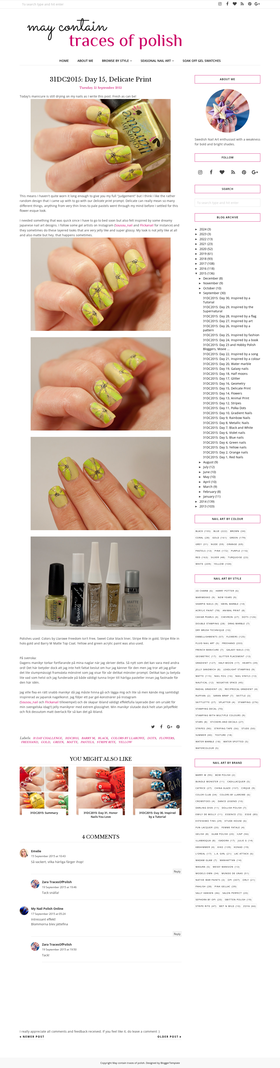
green (58, 742)
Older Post (168, 1036)
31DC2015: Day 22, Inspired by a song (230, 354)
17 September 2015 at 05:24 (48, 914)
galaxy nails (234, 649)
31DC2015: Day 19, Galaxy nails (225, 368)
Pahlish (201, 886)
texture (220, 734)
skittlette (203, 702)
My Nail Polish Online (47, 908)
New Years (225, 597)
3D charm (202, 590)
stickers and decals (223, 721)
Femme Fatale (231, 827)
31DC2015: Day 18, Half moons (225, 374)
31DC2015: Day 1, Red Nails (223, 457)
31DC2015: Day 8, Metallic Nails (226, 423)
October (209, 288)
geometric (203, 656)
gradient (202, 662)
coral (199, 537)
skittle (241, 695)
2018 (203, 259)
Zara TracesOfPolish (57, 882)
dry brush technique (210, 630)
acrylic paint (205, 610)
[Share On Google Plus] (169, 726)
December (210, 278)
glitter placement (232, 656)
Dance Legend (227, 801)
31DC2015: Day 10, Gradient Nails (227, 413)
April (206, 482)
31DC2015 (71, 738)
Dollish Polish (232, 807)
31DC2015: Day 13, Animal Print (226, 398)
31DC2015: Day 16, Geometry (224, 383)
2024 (203, 229)
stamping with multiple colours (218, 715)
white (199, 563)
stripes (200, 728)
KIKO (220, 847)
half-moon (226, 662)
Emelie (36, 851)
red (198, 557)
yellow (125, 742)
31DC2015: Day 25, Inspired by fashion (231, 335)
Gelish (200, 833)
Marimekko (203, 597)
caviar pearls (205, 616)
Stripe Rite (106, 742)
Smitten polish (235, 899)
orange (232, 544)
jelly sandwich (206, 669)
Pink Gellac (222, 886)
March (208, 487)
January (208, 496)
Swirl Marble (230, 603)
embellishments (206, 636)
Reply (177, 871)
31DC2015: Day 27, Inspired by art (228, 321)
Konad (238, 847)
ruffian (201, 695)
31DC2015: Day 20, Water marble (227, 364)
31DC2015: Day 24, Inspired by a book (230, 340)
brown (234, 531)
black (103, 738)
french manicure (207, 649)
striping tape (223, 728)
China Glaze (223, 788)
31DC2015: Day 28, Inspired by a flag (229, 316)
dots (151, 738)
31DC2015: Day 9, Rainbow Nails (226, 418)
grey (199, 544)
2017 (203, 263)
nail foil (220, 675)
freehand (29, 742)
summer (201, 734)
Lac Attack (241, 853)
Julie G (242, 840)
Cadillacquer (236, 781)
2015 (203, 273)
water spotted (233, 741)
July (205, 467)
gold (45, 742)
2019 (203, 254)
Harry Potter (225, 590)
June (206, 472)
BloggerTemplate (170, 1063)
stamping (244, 702)
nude (214, 544)
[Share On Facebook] (161, 726)
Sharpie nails (205, 603)
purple (235, 550)
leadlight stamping (236, 669)
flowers (166, 738)
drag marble (236, 623)
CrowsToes (203, 801)
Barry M (88, 738)
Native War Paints (208, 879)
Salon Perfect (232, 892)
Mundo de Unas (232, 873)
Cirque (245, 788)
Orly (246, 879)
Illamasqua (203, 840)
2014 (203, 501)
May (206, 477)
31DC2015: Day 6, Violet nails (224, 433)
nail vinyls (242, 675)
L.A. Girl (219, 853)
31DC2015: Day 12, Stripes (222, 403)
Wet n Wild (226, 906)
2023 (203, 234)
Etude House (233, 820)
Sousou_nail (124, 225)
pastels (87, 742)
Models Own (204, 873)
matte (71, 742)
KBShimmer (203, 847)
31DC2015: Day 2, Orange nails (225, 452)
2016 (203, 268)
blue (217, 531)
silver (215, 557)
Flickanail (147, 225)
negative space (227, 682)
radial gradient (206, 689)
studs (245, 728)
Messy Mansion (223, 866)
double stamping (207, 623)
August (208, 462)
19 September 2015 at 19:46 (59, 887)
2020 (203, 249)
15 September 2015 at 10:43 (48, 856)
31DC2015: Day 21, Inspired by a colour (231, 359)
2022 (203, 239)
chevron (227, 616)
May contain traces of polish (128, 1063)
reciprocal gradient (239, 689)
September (211, 293)
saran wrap (221, 695)
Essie (248, 814)
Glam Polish (220, 833)
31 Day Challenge (47, 738)
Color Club (203, 794)
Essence (230, 814)
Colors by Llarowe (127, 738)
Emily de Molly (206, 814)
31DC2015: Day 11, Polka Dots (224, 408)
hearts (247, 662)
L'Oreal (200, 853)
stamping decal (206, 708)
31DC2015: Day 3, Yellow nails (225, 447)
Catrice (201, 788)
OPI (230, 879)
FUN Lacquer (204, 827)
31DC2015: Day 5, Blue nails (223, 437)
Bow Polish (223, 774)
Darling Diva (204, 807)
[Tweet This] (152, 726)
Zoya (246, 906)
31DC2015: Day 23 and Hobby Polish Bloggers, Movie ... (229, 347)
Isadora (223, 840)
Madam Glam (204, 860)
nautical (202, 682)
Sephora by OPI (206, 899)
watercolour (205, 748)
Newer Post (33, 1036)
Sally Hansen (205, 892)
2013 (203, 506)
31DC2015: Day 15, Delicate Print (227, 388)
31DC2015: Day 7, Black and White (228, 427)
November (211, 283)
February (209, 492)
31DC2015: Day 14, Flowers (222, 393)
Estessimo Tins (206, 820)
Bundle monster (207, 781)
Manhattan (227, 860)
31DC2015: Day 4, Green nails (224, 442)
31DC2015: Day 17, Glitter (221, 378)
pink (217, 550)
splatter (225, 702)
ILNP (240, 833)
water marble (205, 741)
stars (199, 721)
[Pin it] (177, 726)
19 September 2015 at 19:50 (59, 949)
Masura (200, 866)
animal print (231, 610)
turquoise (235, 557)
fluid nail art (205, 643)
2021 (203, 244)
